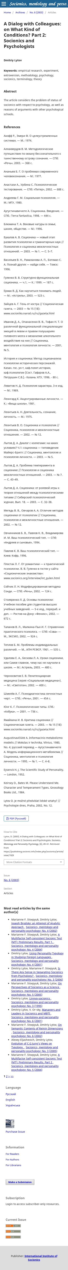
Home (7, 12)
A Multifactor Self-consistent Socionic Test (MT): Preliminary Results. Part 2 (36, 1058)
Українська (13, 1105)
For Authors (12, 1159)
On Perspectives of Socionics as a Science (36, 985)
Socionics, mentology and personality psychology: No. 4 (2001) (35, 962)
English (10, 1099)
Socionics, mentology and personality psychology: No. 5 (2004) (35, 1068)
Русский (11, 1094)
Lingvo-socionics (40, 998)
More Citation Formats (19, 862)
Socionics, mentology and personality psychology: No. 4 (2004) (35, 947)
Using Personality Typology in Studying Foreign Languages (37, 955)
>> (12, 1076)
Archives (20, 12)
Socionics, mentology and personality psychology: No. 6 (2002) (35, 1034)
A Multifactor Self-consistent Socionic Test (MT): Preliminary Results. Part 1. (36, 938)
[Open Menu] (4, 4)
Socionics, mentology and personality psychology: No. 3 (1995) (35, 1004)
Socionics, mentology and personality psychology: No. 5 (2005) (35, 992)
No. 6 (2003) (36, 12)
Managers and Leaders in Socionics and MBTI (35, 1011)
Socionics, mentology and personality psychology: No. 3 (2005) (34, 1049)
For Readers (12, 1154)
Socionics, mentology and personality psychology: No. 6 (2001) (35, 1019)
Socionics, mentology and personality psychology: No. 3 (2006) (37, 977)
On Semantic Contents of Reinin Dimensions (37, 1026)
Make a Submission (20, 1182)
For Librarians (13, 1165)
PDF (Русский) (17, 818)
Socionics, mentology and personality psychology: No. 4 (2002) (34, 929)
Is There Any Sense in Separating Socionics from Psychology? (37, 972)
